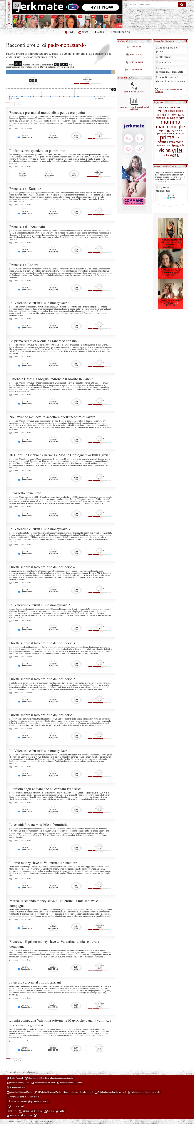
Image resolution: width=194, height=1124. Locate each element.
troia (175, 145)
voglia (165, 155)
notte (170, 130)
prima (167, 137)
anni (179, 107)
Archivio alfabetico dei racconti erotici (57, 1078)
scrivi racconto (121, 32)
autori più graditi (136, 62)
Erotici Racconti (16, 1078)
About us (13, 1111)
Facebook (27, 1116)
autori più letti (136, 47)
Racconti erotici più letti (19, 1083)
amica (162, 107)
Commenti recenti (17, 1087)
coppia (179, 111)
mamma (170, 121)
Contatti (25, 1111)
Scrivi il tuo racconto (18, 1102)
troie (182, 145)
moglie (178, 126)
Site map (51, 1111)
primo (178, 137)
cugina (173, 114)
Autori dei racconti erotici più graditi (145, 1092)
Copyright (38, 1111)
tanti (169, 145)
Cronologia (33, 1078)
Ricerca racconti (17, 1106)
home (71, 32)
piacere (170, 133)
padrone (161, 133)
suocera (161, 145)
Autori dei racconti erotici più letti (79, 1092)
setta (162, 142)
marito (163, 126)
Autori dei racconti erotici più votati (112, 1092)
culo (181, 114)
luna (172, 118)
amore (171, 107)
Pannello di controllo (40, 1102)
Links (61, 1111)
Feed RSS (14, 1116)
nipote (162, 130)
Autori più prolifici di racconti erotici (24, 1097)
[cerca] (182, 4)
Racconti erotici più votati (44, 1083)
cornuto (163, 114)
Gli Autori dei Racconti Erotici (49, 1092)
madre (180, 117)
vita (177, 150)
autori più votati (136, 54)
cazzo (171, 111)
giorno (165, 118)
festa (158, 118)
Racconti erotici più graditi (71, 1083)
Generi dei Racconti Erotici (21, 1092)
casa (162, 111)
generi (85, 32)
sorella (171, 142)
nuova (178, 130)
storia (179, 142)
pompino (180, 133)
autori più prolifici (136, 70)
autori (100, 32)
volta (174, 155)
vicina (165, 150)
